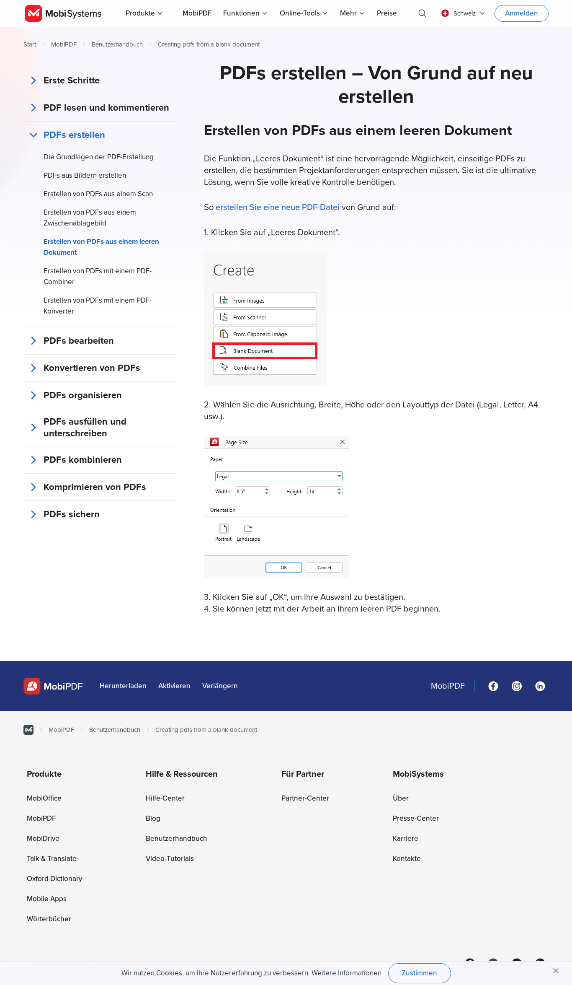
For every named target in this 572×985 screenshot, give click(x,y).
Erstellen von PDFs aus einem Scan (98, 193)
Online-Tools (300, 13)
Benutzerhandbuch (117, 44)
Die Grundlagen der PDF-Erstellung (99, 157)
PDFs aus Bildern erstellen (85, 175)
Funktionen (241, 13)
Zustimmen (419, 973)
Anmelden (521, 13)
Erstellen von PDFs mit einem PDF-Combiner (98, 276)
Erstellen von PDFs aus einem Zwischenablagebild (90, 218)
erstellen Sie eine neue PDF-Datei (279, 207)
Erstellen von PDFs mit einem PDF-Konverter (98, 306)
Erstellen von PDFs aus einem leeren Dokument (101, 247)
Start (29, 44)
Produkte (140, 13)
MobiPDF (64, 44)
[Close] (556, 971)
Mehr (348, 13)
